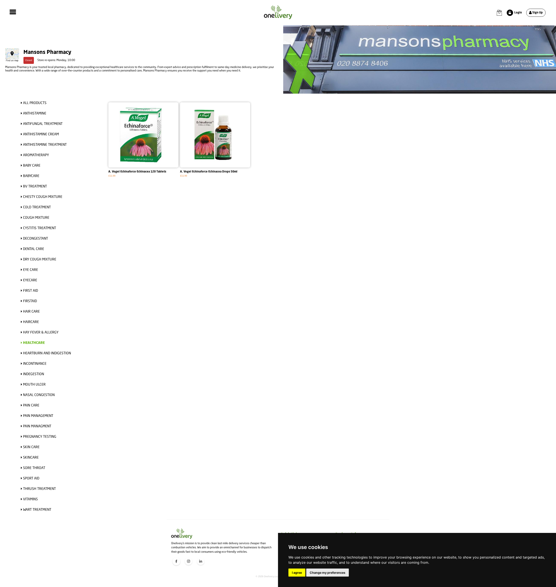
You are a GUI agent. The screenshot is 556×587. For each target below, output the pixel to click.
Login (518, 12)
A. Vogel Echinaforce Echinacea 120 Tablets (137, 171)
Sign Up (537, 12)
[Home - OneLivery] (278, 12)
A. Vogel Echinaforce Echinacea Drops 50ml (208, 171)
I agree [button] (297, 572)
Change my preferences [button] (327, 572)
